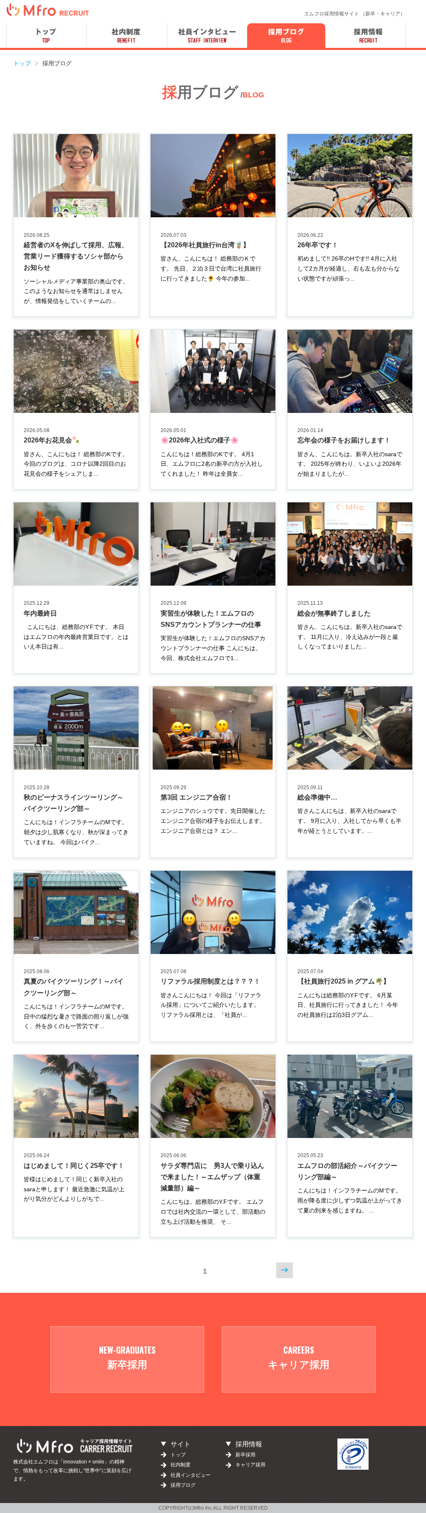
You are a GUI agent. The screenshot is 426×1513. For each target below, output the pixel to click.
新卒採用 (245, 1455)
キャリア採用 (250, 1465)
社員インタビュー (191, 1475)
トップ (178, 1455)
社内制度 (181, 1465)
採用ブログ (183, 1485)
